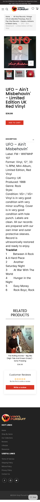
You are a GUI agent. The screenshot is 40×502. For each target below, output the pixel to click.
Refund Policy (7, 466)
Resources (5, 449)
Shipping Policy (7, 463)
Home (8, 16)
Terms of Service (8, 459)
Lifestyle (5, 445)
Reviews (5, 442)
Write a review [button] (20, 387)
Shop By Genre (7, 434)
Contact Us (6, 474)
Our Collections (7, 438)
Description (11, 139)
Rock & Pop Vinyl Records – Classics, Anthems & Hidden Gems (20, 21)
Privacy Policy (7, 470)
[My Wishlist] (32, 9)
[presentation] (10, 338)
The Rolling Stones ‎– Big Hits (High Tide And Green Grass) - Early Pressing (20, 358)
